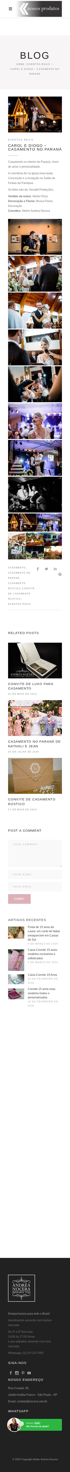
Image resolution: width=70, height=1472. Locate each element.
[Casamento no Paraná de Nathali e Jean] (35, 718)
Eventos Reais (38, 64)
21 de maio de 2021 (22, 694)
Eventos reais (19, 604)
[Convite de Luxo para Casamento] (35, 660)
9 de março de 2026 (43, 944)
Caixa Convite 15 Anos (42, 974)
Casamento (17, 567)
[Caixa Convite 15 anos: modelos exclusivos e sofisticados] (16, 960)
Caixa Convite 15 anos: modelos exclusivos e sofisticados (43, 954)
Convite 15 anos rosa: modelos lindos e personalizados (42, 993)
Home (21, 64)
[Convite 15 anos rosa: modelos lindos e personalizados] (16, 994)
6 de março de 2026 (43, 962)
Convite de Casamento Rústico (21, 593)
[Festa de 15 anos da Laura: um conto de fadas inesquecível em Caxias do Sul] (16, 933)
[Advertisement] (35, 1053)
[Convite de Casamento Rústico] (35, 776)
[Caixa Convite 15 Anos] (16, 979)
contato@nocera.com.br (32, 1401)
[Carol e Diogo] (35, 237)
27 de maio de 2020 (22, 809)
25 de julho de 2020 (23, 752)
